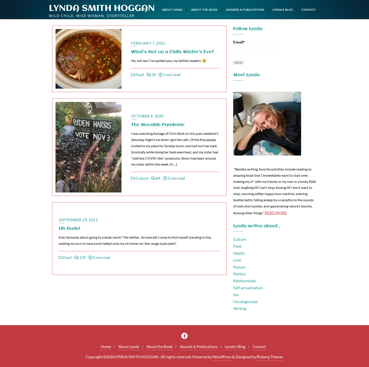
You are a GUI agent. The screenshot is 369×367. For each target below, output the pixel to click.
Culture (141, 178)
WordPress (222, 356)
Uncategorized (245, 301)
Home (106, 346)
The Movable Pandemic (158, 125)
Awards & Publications (199, 346)
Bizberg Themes (270, 356)
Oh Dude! (69, 228)
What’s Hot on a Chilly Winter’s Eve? (172, 52)
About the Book (159, 346)
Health (239, 253)
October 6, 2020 (147, 116)
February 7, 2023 (148, 43)
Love (237, 260)
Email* (239, 42)
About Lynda (128, 346)
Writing (239, 308)
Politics (239, 274)
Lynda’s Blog (235, 346)
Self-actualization (248, 287)
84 (157, 178)
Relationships (244, 280)
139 (82, 257)
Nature (239, 267)
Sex (236, 294)
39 (153, 74)
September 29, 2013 (78, 219)
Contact (259, 346)
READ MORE (276, 212)
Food (139, 74)
